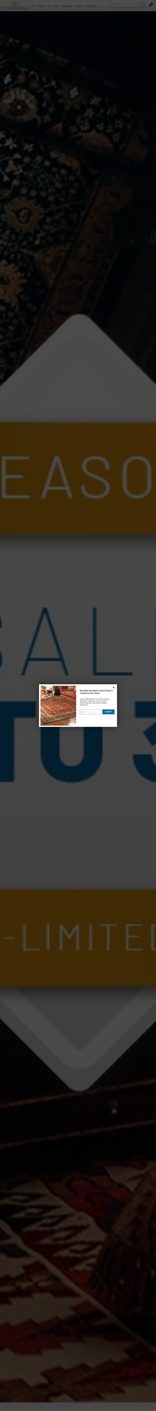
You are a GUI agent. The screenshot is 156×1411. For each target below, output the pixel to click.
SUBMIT (108, 711)
